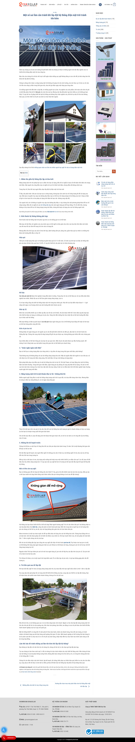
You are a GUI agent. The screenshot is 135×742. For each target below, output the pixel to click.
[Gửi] (114, 171)
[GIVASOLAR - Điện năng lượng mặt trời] (28, 4)
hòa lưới (52, 212)
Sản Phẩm (52, 4)
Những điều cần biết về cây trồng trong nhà (35, 685)
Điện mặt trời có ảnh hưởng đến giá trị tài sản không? (107, 203)
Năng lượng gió (100, 22)
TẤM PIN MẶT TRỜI (106, 79)
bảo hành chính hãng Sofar (29, 672)
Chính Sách (74, 4)
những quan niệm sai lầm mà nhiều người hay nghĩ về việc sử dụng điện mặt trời (58, 167)
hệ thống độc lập (46, 205)
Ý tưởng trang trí (101, 33)
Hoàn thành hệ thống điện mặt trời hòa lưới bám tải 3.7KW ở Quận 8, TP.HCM (108, 224)
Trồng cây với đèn (101, 26)
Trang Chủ (43, 4)
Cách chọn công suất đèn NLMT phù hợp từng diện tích (108, 193)
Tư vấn (55, 12)
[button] (100, 4)
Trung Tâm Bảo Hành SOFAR (87, 4)
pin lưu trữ (67, 542)
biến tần (35, 527)
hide (26, 173)
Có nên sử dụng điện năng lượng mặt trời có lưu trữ (108, 184)
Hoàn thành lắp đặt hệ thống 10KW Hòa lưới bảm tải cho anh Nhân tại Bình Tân (108, 213)
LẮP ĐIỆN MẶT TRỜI (105, 99)
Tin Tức (66, 4)
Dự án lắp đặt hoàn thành (103, 19)
